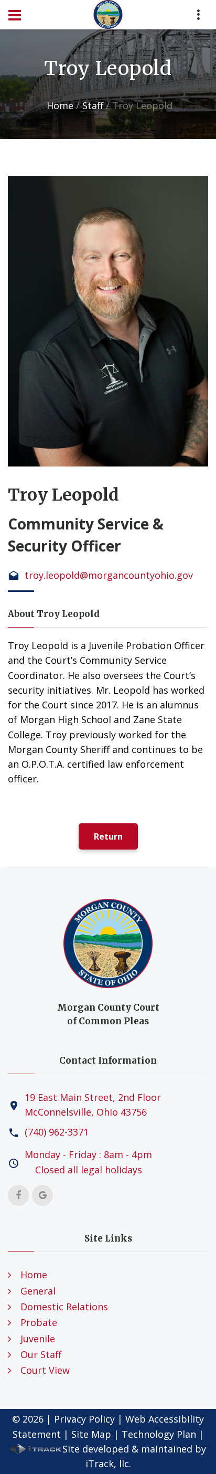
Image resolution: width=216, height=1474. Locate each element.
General (38, 1291)
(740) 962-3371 (57, 1132)
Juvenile (37, 1338)
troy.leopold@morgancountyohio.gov (109, 575)
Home (60, 105)
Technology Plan (159, 1434)
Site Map (91, 1434)
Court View (45, 1370)
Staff (92, 105)
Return (108, 836)
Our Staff (40, 1354)
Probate (38, 1322)
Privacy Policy (84, 1419)
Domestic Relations (64, 1306)
